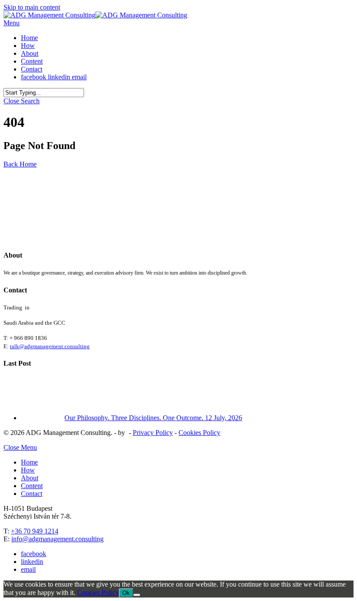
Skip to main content (31, 7)
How (28, 470)
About (29, 478)
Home (29, 462)
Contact (31, 493)
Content (32, 485)
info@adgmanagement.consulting (57, 539)
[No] (136, 595)
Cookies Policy (199, 432)
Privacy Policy (153, 432)
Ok (126, 593)
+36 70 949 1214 (34, 531)
